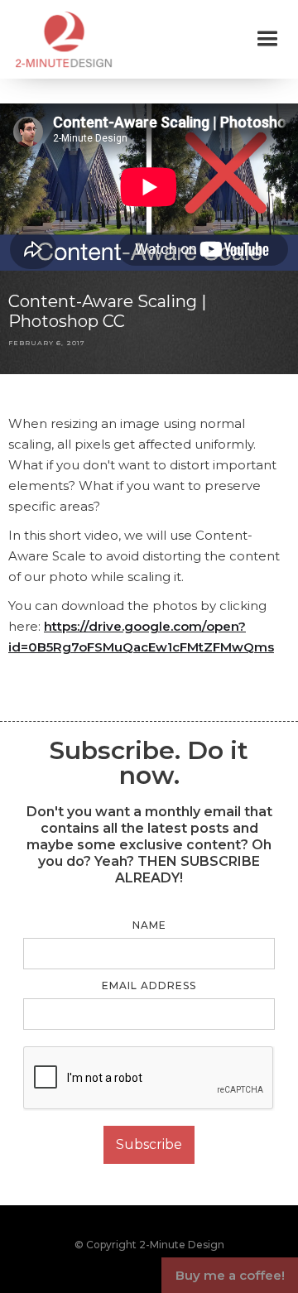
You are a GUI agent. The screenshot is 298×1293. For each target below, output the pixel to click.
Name (149, 925)
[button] (267, 38)
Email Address (149, 985)
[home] (59, 39)
